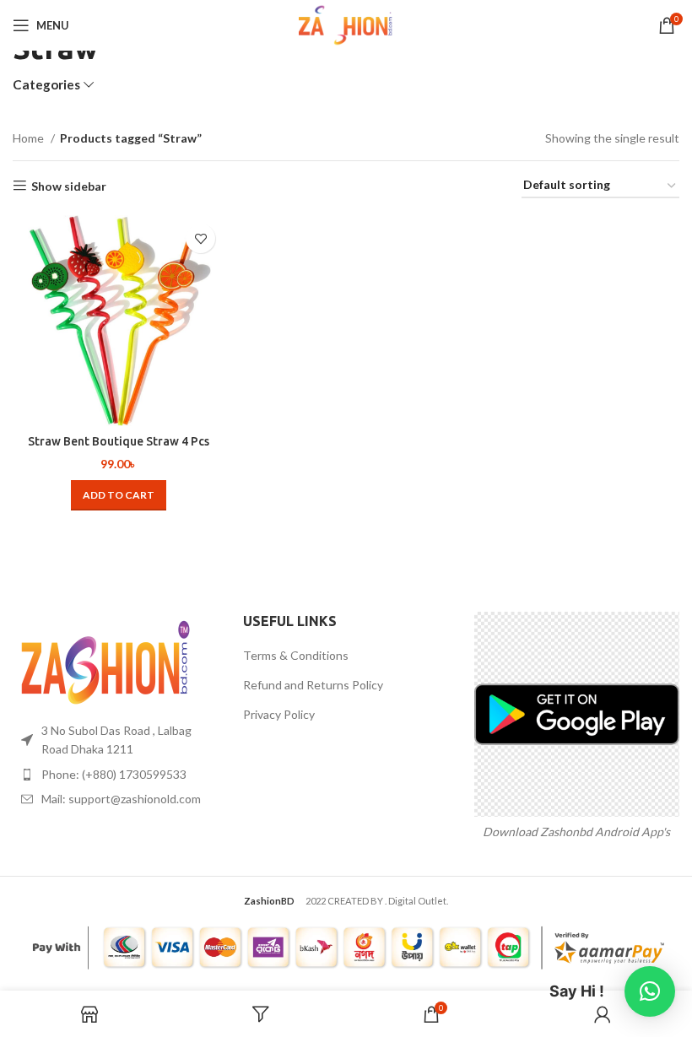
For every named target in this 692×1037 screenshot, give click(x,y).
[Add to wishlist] (200, 238)
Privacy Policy (279, 714)
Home (29, 138)
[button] (118, 495)
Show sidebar (68, 185)
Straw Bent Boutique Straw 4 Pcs (118, 441)
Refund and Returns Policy (313, 685)
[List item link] (115, 774)
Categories (46, 84)
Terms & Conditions (296, 655)
